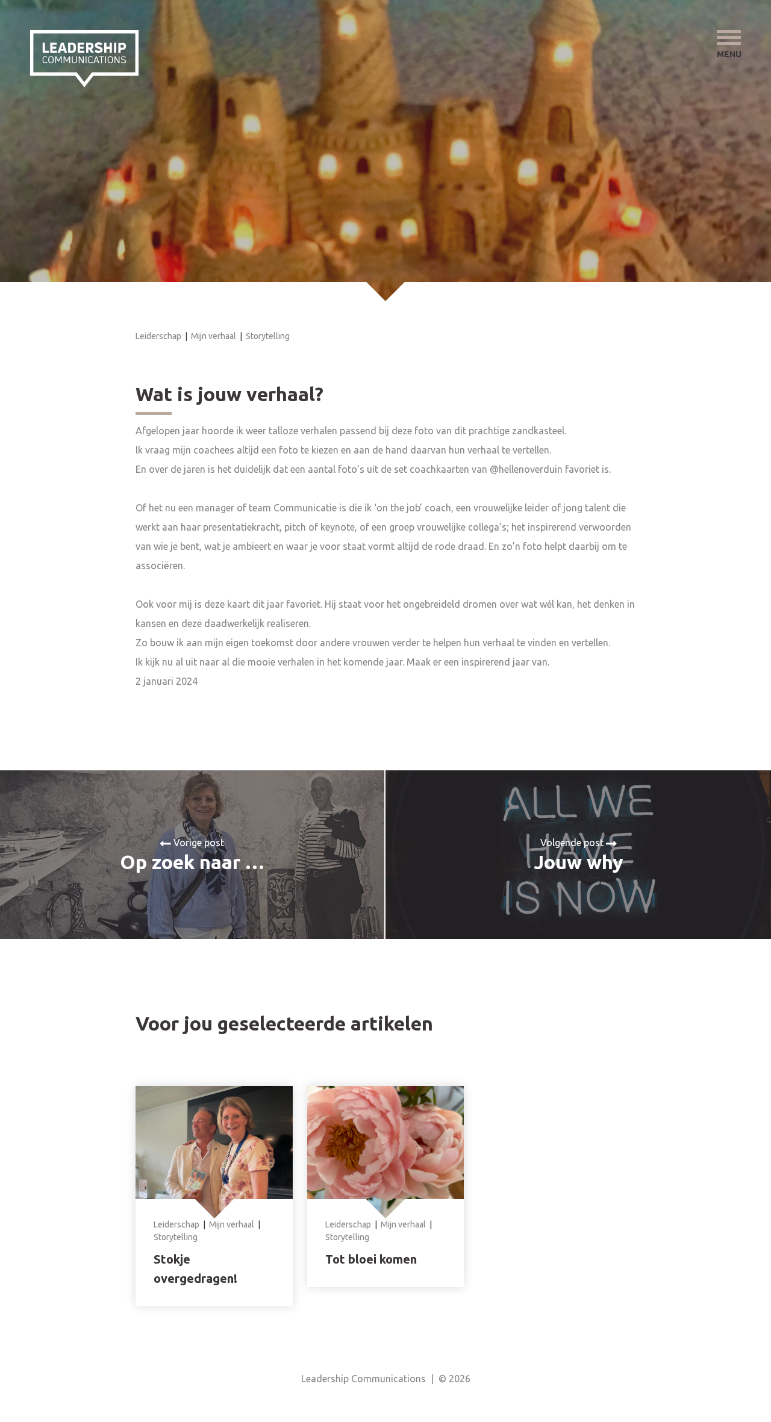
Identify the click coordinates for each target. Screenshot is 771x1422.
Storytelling (268, 336)
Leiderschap (158, 336)
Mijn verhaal (213, 336)
